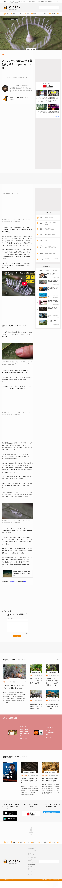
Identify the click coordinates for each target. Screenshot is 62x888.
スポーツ (50, 222)
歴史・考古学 (48, 234)
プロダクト (47, 260)
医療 (46, 222)
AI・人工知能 (48, 246)
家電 (55, 247)
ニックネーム (11, 618)
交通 (46, 247)
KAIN (24, 581)
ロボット (54, 246)
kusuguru (30, 864)
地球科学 (51, 217)
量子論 (50, 253)
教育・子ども (48, 228)
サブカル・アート (49, 258)
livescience (11, 581)
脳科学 (54, 222)
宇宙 (46, 240)
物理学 (46, 253)
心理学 (46, 224)
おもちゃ (56, 258)
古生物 (53, 234)
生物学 (46, 217)
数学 (54, 253)
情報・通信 (50, 247)
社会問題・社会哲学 (49, 229)
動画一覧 (57, 116)
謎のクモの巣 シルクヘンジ (10, 193)
